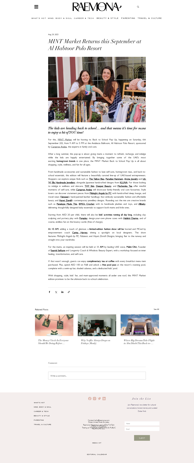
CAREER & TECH (41, 411)
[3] (99, 398)
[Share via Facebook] (49, 292)
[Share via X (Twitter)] (56, 292)
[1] (94, 398)
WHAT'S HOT (39, 402)
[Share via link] (69, 292)
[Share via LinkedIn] (62, 292)
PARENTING (39, 420)
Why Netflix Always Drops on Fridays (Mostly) (95, 342)
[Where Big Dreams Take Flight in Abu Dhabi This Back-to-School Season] (140, 325)
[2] (89, 398)
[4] (104, 398)
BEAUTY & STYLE (42, 416)
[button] (36, 6)
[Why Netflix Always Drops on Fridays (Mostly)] (97, 325)
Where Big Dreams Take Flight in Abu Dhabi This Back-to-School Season (139, 342)
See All (156, 309)
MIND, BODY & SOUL (42, 407)
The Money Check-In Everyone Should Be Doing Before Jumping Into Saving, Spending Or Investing (53, 342)
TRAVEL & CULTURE (42, 424)
